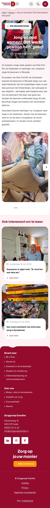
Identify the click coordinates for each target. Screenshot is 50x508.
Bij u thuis (10, 357)
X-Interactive (27, 501)
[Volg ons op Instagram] (16, 440)
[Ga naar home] (10, 4)
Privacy (25, 487)
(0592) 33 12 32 (11, 427)
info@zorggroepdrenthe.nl (16, 431)
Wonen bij (10, 361)
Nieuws (9, 406)
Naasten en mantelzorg (16, 371)
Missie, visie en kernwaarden (19, 392)
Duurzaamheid (12, 401)
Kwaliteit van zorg (14, 397)
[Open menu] (45, 4)
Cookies (25, 483)
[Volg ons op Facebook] (24, 440)
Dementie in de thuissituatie (18, 366)
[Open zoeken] (31, 4)
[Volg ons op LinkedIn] (7, 440)
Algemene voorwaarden (25, 492)
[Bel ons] (38, 4)
